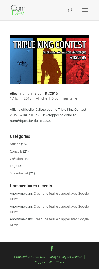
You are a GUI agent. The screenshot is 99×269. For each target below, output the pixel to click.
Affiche (41, 98)
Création (16, 158)
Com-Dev (38, 256)
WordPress (56, 262)
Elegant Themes (71, 256)
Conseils (16, 151)
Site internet (19, 173)
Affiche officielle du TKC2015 (34, 93)
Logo (14, 165)
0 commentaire (64, 98)
